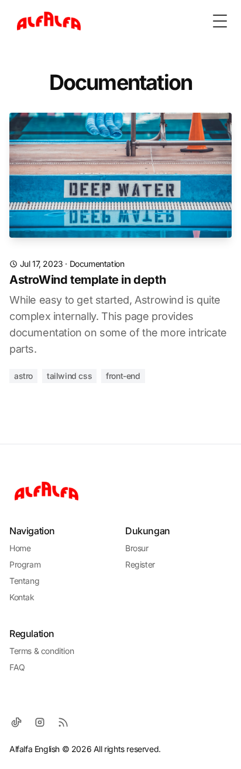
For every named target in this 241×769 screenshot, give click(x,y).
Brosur (137, 548)
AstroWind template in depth (87, 280)
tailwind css (69, 376)
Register (140, 564)
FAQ (17, 667)
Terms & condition (41, 651)
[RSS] (63, 722)
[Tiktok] (16, 722)
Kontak (22, 597)
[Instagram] (39, 722)
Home (19, 548)
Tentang (24, 581)
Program (24, 564)
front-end (123, 376)
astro (23, 376)
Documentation (97, 264)
